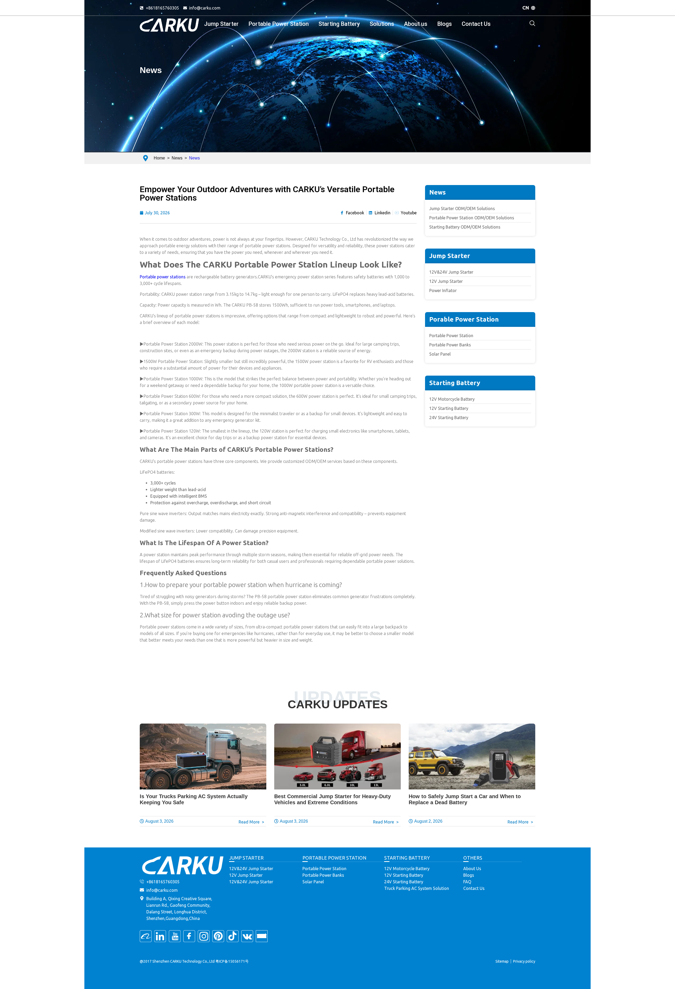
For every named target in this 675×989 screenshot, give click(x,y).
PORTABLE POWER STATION (334, 857)
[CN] (533, 8)
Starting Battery (339, 24)
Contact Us (476, 24)
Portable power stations (163, 276)
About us (415, 24)
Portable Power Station (278, 24)
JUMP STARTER (246, 857)
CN (525, 8)
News (151, 70)
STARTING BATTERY (407, 857)
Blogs (444, 24)
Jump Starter (221, 24)
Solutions (382, 24)
